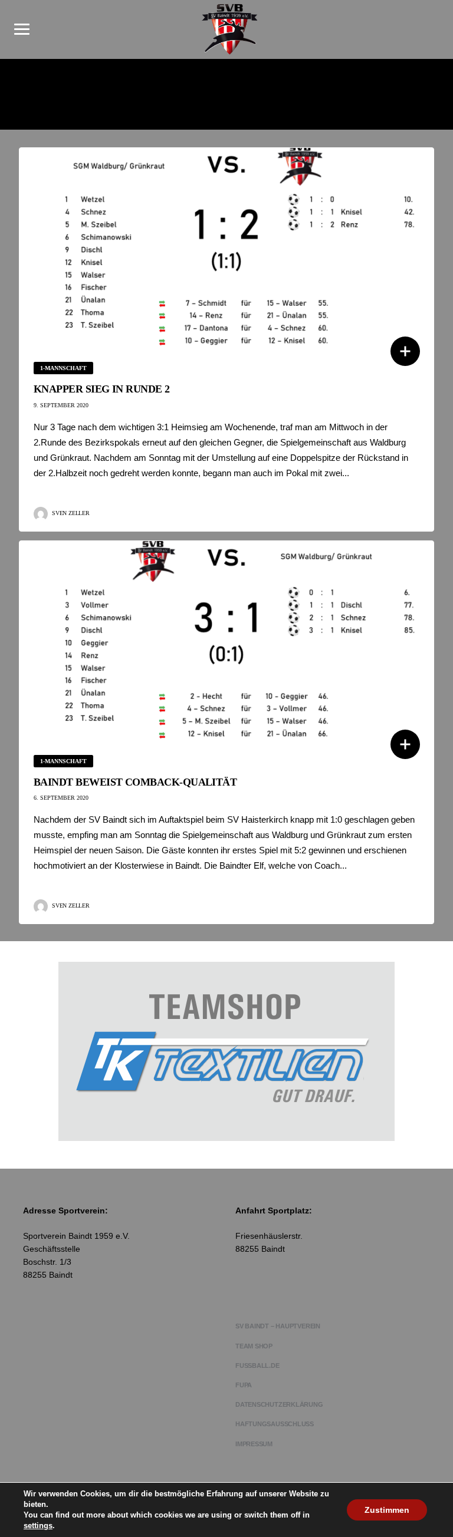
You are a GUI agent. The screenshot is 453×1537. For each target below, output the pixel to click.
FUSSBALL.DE (257, 1365)
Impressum (254, 1443)
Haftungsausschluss (274, 1423)
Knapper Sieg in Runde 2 (102, 389)
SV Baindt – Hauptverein (277, 1326)
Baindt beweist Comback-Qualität (135, 782)
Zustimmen (387, 1510)
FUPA (243, 1384)
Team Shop (254, 1346)
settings (38, 1525)
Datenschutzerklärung (279, 1404)
